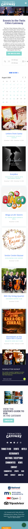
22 (24, 95)
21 (21, 95)
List (23, 61)
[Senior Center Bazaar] (14, 240)
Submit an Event (13, 73)
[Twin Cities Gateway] (8, 3)
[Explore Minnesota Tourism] (14, 493)
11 (10, 91)
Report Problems (16, 517)
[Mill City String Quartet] (14, 280)
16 (3, 95)
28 (10, 84)
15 (24, 91)
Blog (22, 471)
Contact (14, 467)
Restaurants (14, 453)
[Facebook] (7, 443)
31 (21, 84)
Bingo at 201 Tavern (14, 215)
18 (10, 95)
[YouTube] (11, 443)
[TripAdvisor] (14, 503)
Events (16, 448)
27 (7, 84)
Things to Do (6, 448)
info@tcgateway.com (8, 514)
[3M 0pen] (14, 498)
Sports (16, 471)
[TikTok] (17, 443)
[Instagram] (20, 443)
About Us (21, 475)
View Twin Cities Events (14, 53)
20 (17, 95)
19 (14, 95)
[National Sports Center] (14, 488)
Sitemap (15, 514)
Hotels (24, 448)
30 (17, 84)
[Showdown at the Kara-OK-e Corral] (14, 321)
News (20, 462)
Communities (11, 462)
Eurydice (14, 174)
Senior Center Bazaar (14, 255)
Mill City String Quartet (14, 296)
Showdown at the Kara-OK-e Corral (14, 338)
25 (10, 99)
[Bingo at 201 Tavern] (14, 199)
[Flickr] (14, 443)
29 (14, 84)
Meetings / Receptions (14, 458)
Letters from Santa (14, 134)
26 (3, 84)
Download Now (9, 420)
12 (14, 91)
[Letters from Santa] (14, 118)
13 (17, 91)
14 (21, 91)
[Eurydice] (14, 158)
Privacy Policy (21, 514)
